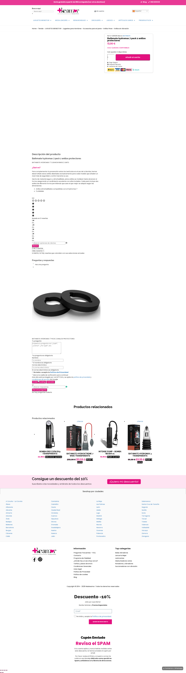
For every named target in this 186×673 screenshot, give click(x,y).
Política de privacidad (101, 616)
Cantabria (55, 501)
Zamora (145, 533)
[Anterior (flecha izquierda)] (1, 672)
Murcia (99, 524)
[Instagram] (40, 559)
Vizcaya (145, 530)
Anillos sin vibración (121, 28)
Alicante (9, 510)
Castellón (54, 504)
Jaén (53, 536)
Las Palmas (100, 504)
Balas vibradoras (121, 553)
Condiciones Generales (82, 566)
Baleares (9, 524)
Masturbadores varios (123, 561)
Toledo (144, 522)
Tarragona (146, 516)
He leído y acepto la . (94, 616)
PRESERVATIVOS (145, 20)
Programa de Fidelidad (82, 558)
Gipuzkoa (54, 519)
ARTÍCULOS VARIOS (125, 20)
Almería (9, 513)
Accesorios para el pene (92, 28)
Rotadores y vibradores (124, 563)
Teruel (144, 519)
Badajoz (9, 522)
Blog (75, 577)
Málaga (99, 519)
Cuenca (54, 516)
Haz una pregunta (39, 390)
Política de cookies (81, 574)
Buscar (35, 246)
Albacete (9, 507)
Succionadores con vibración (126, 566)
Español (138, 11)
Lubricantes (119, 558)
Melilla (98, 522)
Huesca (54, 533)
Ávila (7, 519)
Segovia (145, 507)
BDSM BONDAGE (79, 20)
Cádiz (8, 536)
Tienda (40, 28)
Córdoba (54, 513)
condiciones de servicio (41, 379)
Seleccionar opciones (53, 457)
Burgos (8, 530)
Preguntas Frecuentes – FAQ (85, 553)
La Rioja (99, 501)
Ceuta (53, 507)
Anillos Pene (107, 28)
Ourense (99, 530)
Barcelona (10, 527)
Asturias (9, 516)
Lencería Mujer (121, 555)
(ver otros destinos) (96, 2)
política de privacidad (82, 377)
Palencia (99, 533)
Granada (54, 524)
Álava (8, 504)
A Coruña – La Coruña (14, 501)
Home (34, 28)
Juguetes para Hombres (72, 28)
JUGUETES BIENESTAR (41, 20)
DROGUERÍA (96, 20)
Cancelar (50, 382)
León (98, 507)
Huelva (53, 530)
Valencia (145, 524)
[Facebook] (34, 559)
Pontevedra (100, 536)
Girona (53, 522)
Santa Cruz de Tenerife (150, 504)
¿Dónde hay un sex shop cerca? (86, 561)
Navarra (99, 527)
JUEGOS (109, 20)
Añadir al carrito (132, 57)
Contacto (77, 555)
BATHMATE (126, 36)
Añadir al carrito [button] (113, 457)
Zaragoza (145, 536)
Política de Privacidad (59, 372)
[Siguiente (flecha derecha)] (2, 672)
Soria (144, 513)
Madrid (99, 516)
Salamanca (146, 501)
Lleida (98, 510)
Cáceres (9, 533)
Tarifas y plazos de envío (83, 563)
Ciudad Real (55, 510)
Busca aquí (36, 8)
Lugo (98, 513)
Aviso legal (78, 569)
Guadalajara (55, 527)
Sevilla (144, 510)
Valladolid (145, 527)
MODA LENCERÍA (61, 20)
